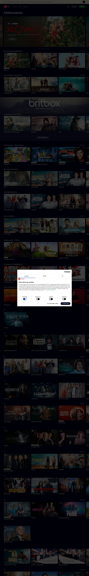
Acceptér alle (65, 303)
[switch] (38, 299)
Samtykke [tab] (26, 276)
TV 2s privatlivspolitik (49, 289)
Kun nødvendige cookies (52, 303)
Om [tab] (62, 275)
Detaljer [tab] (44, 275)
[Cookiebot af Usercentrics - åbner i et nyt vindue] (65, 272)
